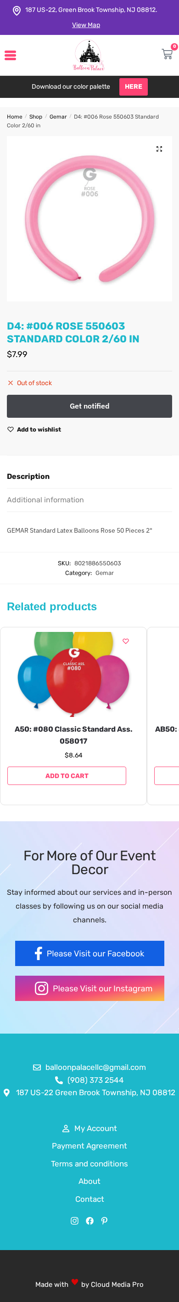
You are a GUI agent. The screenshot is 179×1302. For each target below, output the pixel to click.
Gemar (58, 117)
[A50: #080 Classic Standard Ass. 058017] (73, 674)
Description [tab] (28, 476)
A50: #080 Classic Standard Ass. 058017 (74, 735)
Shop (35, 117)
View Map (86, 25)
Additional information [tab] (45, 499)
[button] (159, 149)
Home (14, 117)
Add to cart (67, 776)
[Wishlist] (126, 641)
